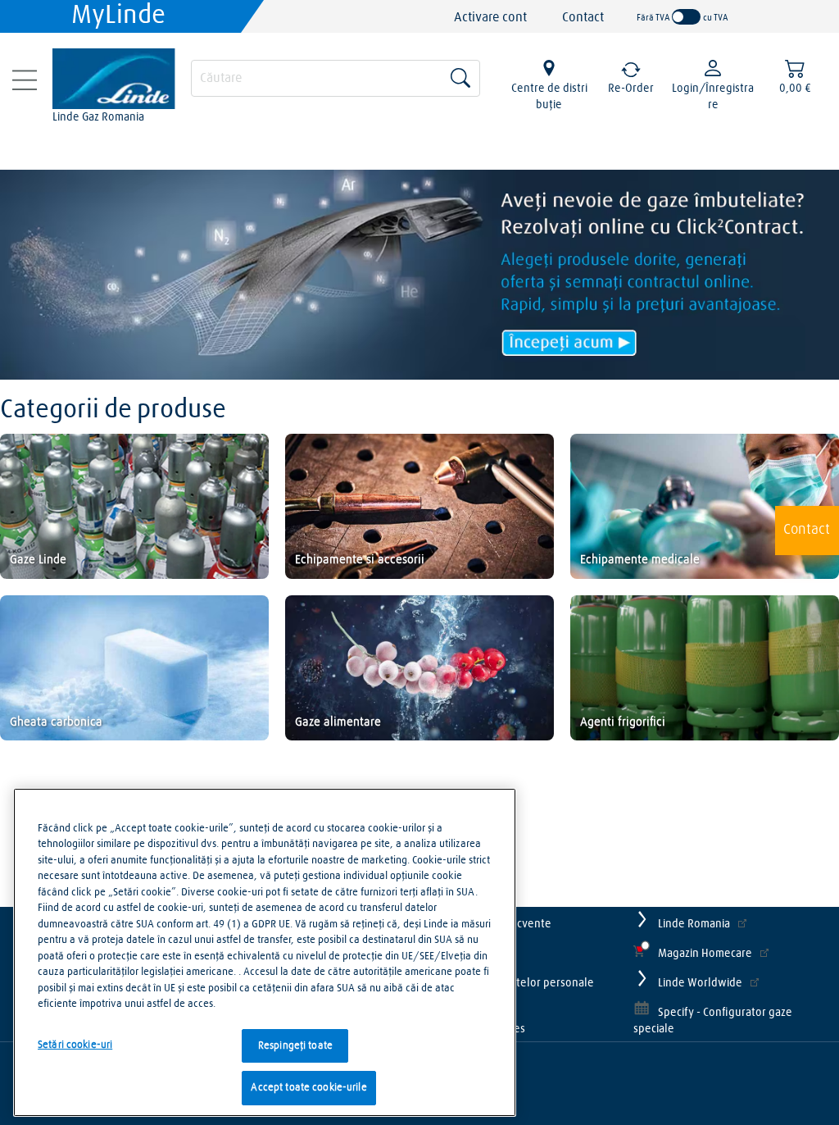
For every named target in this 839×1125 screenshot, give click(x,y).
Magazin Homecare (705, 953)
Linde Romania (694, 924)
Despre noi (483, 953)
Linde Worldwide (700, 983)
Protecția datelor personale (525, 983)
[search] (335, 76)
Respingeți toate (295, 1046)
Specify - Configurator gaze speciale (712, 1021)
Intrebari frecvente (503, 924)
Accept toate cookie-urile (308, 1087)
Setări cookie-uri (75, 1045)
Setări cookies (490, 1029)
